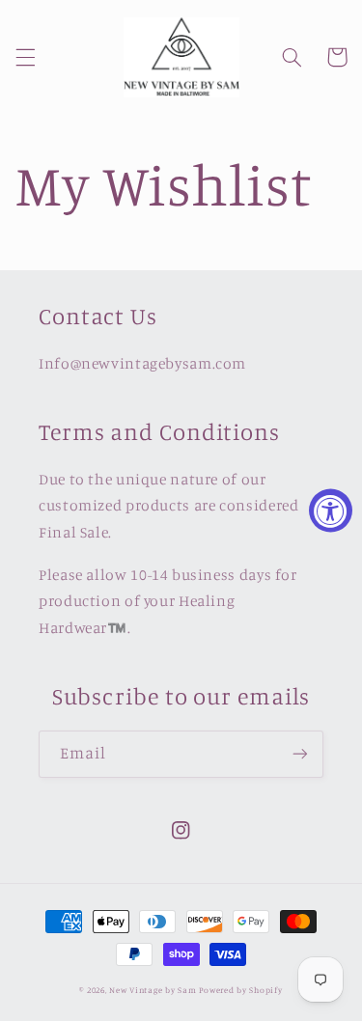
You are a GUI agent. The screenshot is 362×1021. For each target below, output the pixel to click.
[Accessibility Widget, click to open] (330, 511)
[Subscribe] (300, 754)
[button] (25, 57)
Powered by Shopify (240, 989)
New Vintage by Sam (152, 989)
